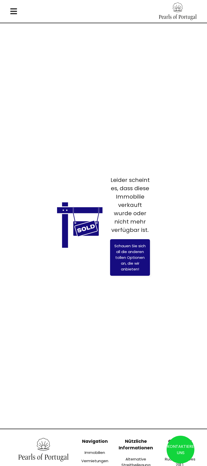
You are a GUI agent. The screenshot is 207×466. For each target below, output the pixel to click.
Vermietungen (94, 460)
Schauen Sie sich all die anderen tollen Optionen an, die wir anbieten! (130, 257)
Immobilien (95, 452)
